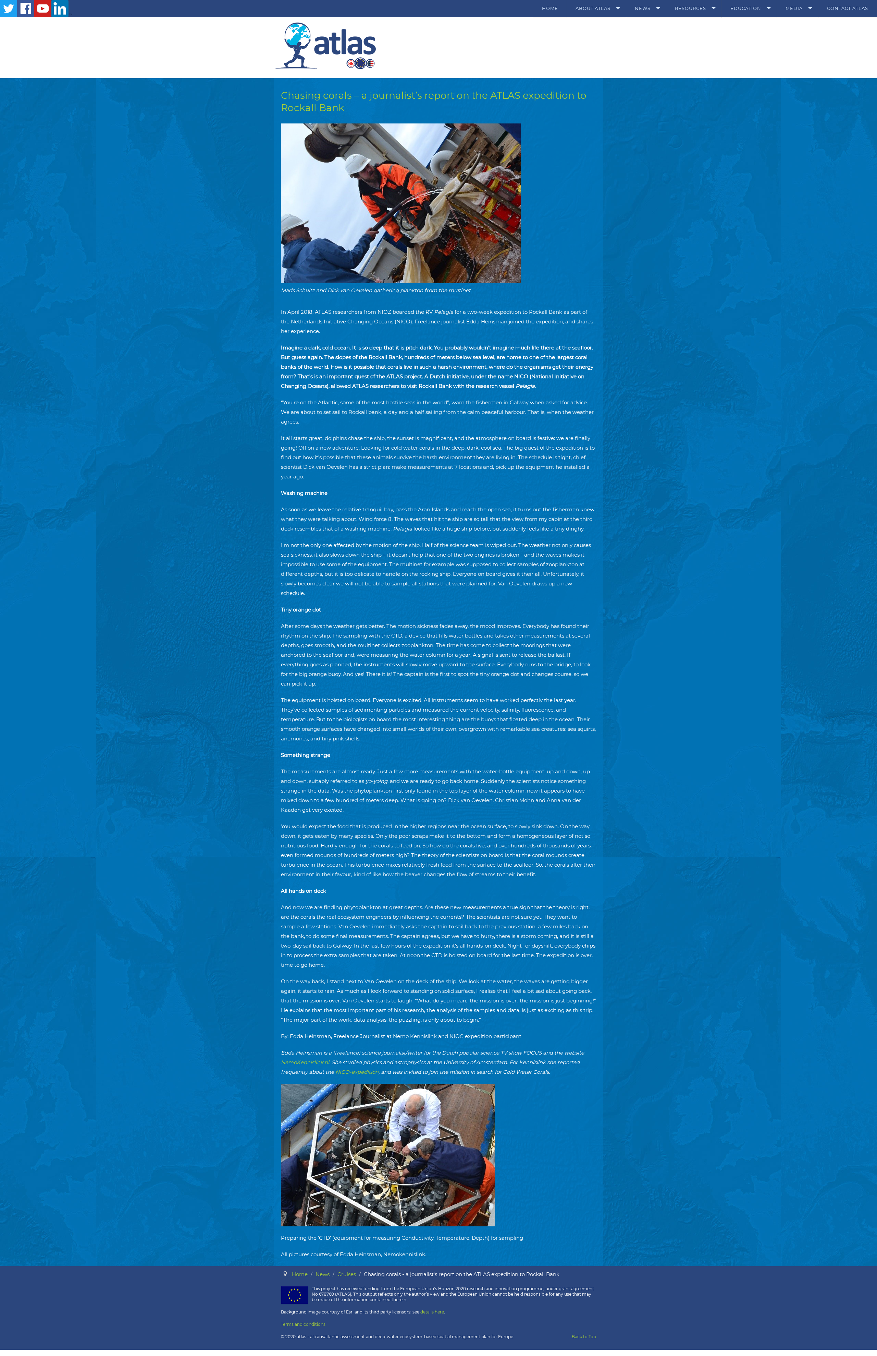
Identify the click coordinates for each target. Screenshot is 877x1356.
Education (745, 8)
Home (550, 8)
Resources (690, 8)
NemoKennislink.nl (305, 1062)
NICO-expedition (357, 1072)
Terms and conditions (303, 1324)
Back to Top (584, 1336)
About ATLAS (593, 8)
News (643, 8)
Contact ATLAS (847, 8)
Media (794, 8)
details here (432, 1312)
